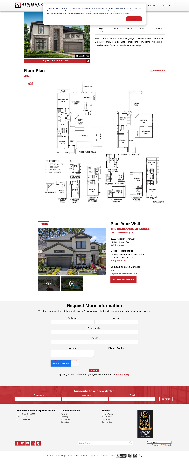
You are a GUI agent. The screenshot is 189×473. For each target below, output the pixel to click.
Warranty (64, 414)
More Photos (84, 56)
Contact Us (65, 422)
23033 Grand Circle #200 (26, 414)
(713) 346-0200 (24, 419)
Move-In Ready (107, 414)
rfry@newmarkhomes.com (123, 273)
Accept (133, 19)
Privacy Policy (123, 374)
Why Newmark (66, 419)
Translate (168, 445)
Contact (166, 6)
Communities (107, 422)
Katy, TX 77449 (22, 417)
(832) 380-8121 (118, 260)
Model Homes (107, 417)
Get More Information (123, 279)
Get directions (117, 245)
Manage (112, 455)
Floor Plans (106, 419)
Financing (151, 6)
